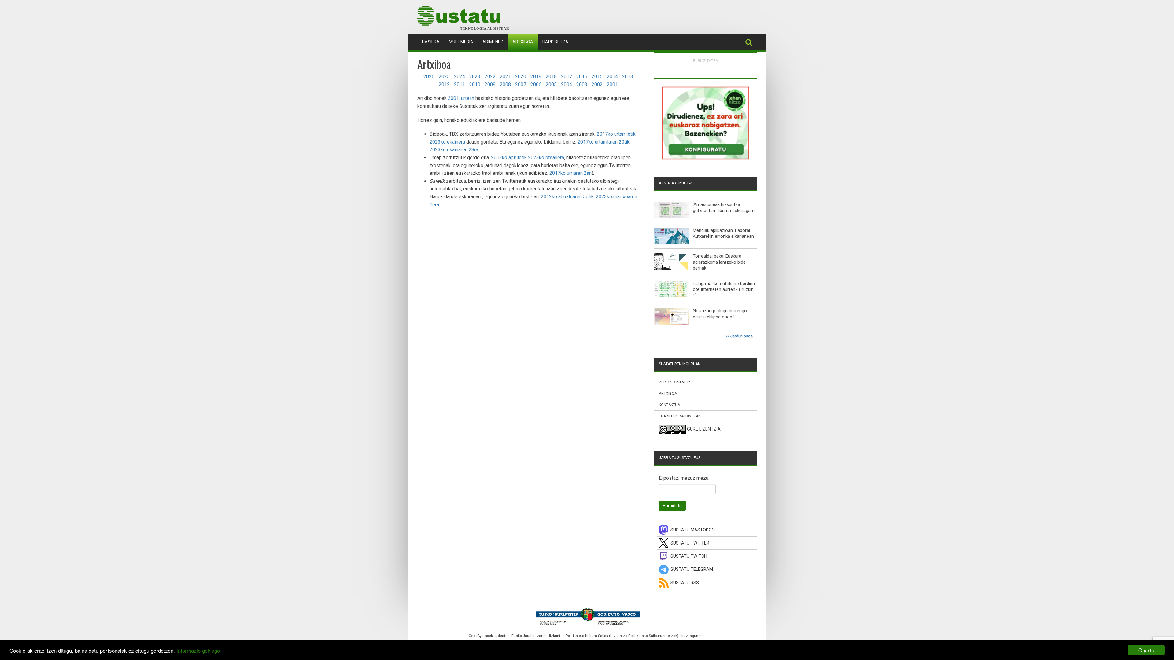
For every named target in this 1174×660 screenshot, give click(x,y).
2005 (551, 84)
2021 (505, 76)
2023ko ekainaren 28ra (454, 149)
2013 (627, 76)
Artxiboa (522, 41)
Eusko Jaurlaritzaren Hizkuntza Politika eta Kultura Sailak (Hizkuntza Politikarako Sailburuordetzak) (594, 636)
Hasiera (433, 41)
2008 (505, 84)
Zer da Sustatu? (674, 382)
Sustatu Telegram (691, 569)
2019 (535, 76)
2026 (428, 76)
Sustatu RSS (684, 582)
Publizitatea (705, 60)
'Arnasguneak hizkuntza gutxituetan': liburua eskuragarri (724, 207)
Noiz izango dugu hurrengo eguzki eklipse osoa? (720, 314)
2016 (581, 76)
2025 (444, 76)
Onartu (1146, 650)
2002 (597, 84)
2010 (474, 84)
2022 (490, 76)
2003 (581, 84)
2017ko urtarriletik (616, 134)
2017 (566, 76)
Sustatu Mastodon (692, 530)
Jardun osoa (741, 336)
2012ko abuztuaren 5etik (567, 197)
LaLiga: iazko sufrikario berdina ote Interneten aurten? (724, 286)
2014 (612, 76)
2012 (444, 84)
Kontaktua (669, 405)
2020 (520, 76)
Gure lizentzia (704, 429)
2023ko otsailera (546, 157)
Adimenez (492, 41)
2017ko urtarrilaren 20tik (603, 142)
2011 (459, 84)
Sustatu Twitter (689, 543)
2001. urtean (461, 98)
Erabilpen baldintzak (679, 416)
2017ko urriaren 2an (570, 173)
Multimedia (461, 41)
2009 (490, 84)
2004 (566, 84)
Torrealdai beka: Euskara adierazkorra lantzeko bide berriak (719, 262)
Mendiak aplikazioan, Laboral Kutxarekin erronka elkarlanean (723, 233)
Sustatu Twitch (688, 556)
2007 (520, 84)
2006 (535, 84)
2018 (551, 76)
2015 (597, 76)
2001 (612, 84)
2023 (474, 76)
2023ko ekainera (447, 142)
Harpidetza (555, 41)
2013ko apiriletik (509, 157)
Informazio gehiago (198, 650)
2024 (459, 76)
